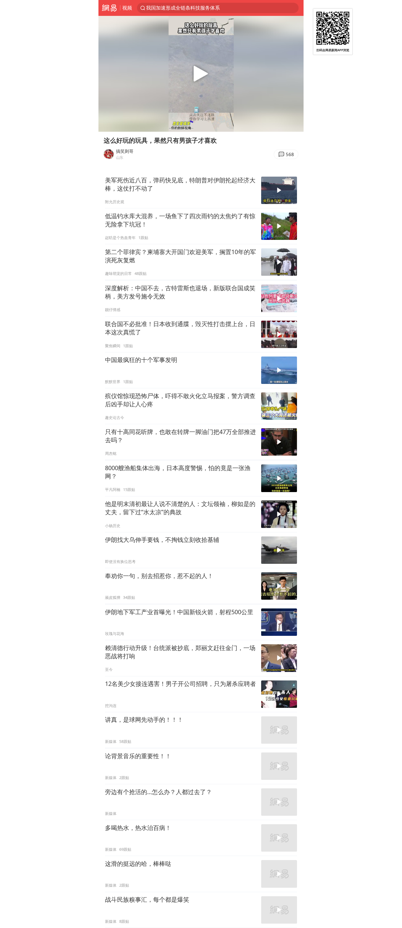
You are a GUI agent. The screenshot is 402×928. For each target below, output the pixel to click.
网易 (109, 8)
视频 (127, 7)
